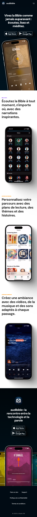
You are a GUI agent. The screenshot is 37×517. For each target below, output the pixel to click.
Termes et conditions (18, 504)
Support (24, 492)
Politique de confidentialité (18, 498)
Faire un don (14, 492)
